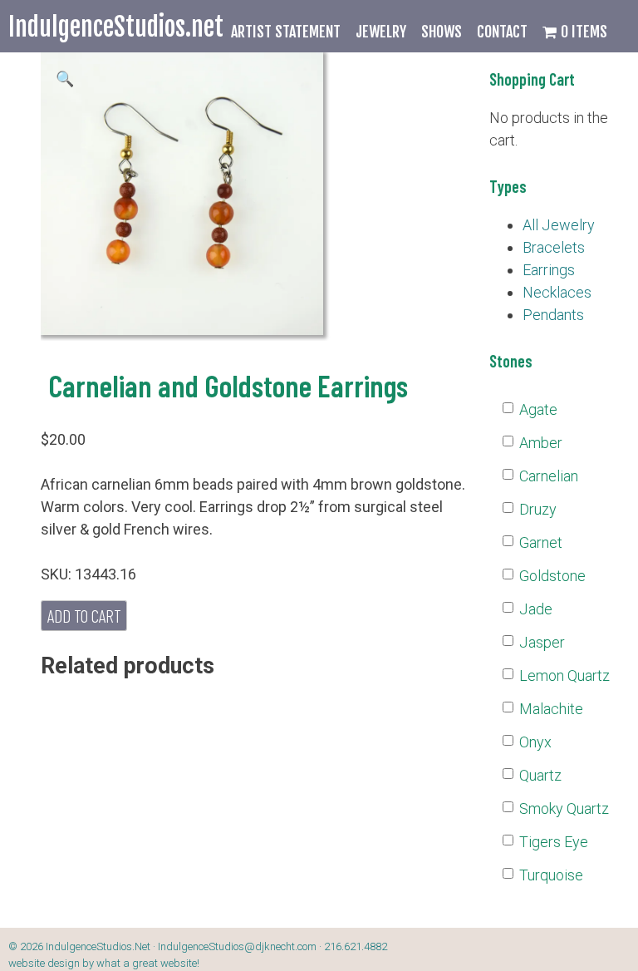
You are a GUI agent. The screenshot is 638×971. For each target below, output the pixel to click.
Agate (538, 409)
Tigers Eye (553, 841)
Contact (502, 31)
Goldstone (552, 575)
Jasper (542, 642)
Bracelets (554, 247)
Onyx (535, 742)
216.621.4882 (355, 946)
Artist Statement (286, 31)
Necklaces (557, 292)
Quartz (540, 775)
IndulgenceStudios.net (115, 27)
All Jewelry (559, 225)
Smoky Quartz (564, 808)
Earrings (549, 269)
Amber (540, 442)
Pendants (553, 314)
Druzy (538, 509)
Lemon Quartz (564, 675)
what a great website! (147, 963)
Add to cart (84, 615)
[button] (65, 78)
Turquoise (551, 875)
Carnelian (548, 476)
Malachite (551, 708)
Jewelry (381, 31)
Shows (441, 31)
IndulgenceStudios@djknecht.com (237, 946)
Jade (535, 609)
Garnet (540, 542)
